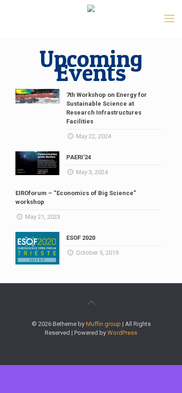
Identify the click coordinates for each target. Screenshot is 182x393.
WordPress (122, 332)
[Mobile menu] (169, 19)
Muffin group (103, 323)
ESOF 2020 (80, 237)
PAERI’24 (78, 157)
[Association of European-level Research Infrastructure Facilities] (91, 19)
